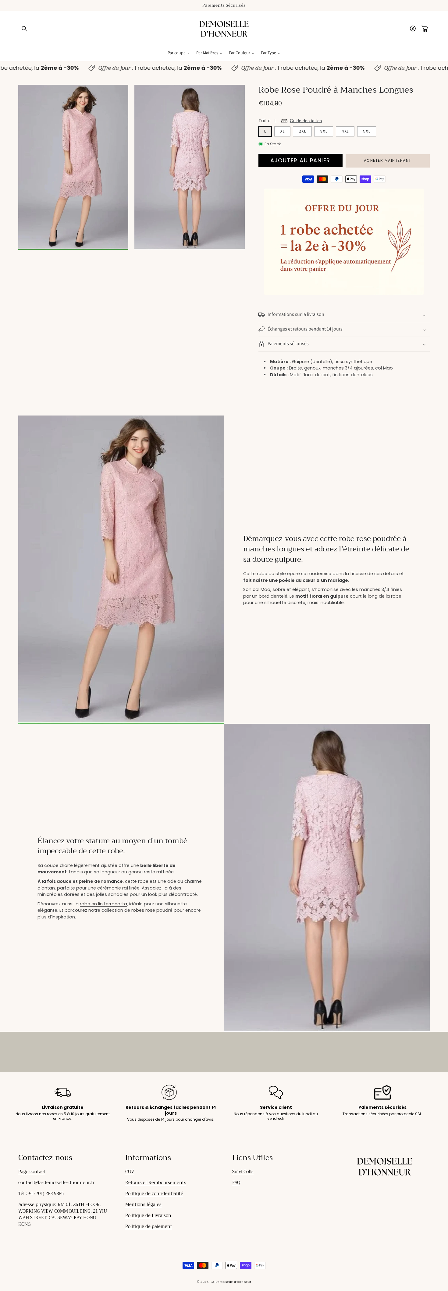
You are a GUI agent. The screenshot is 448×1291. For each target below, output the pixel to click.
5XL (366, 131)
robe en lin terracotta (103, 904)
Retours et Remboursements (155, 1183)
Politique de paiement (148, 1226)
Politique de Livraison (148, 1215)
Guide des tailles (306, 120)
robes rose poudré (151, 910)
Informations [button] (148, 1157)
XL (282, 131)
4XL (345, 131)
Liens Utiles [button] (252, 1157)
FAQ (236, 1183)
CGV (129, 1172)
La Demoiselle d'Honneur (231, 1282)
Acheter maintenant (387, 160)
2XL (302, 131)
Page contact (31, 1172)
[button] (24, 29)
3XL (323, 131)
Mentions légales (143, 1204)
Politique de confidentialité (154, 1193)
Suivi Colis (243, 1172)
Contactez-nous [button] (45, 1157)
